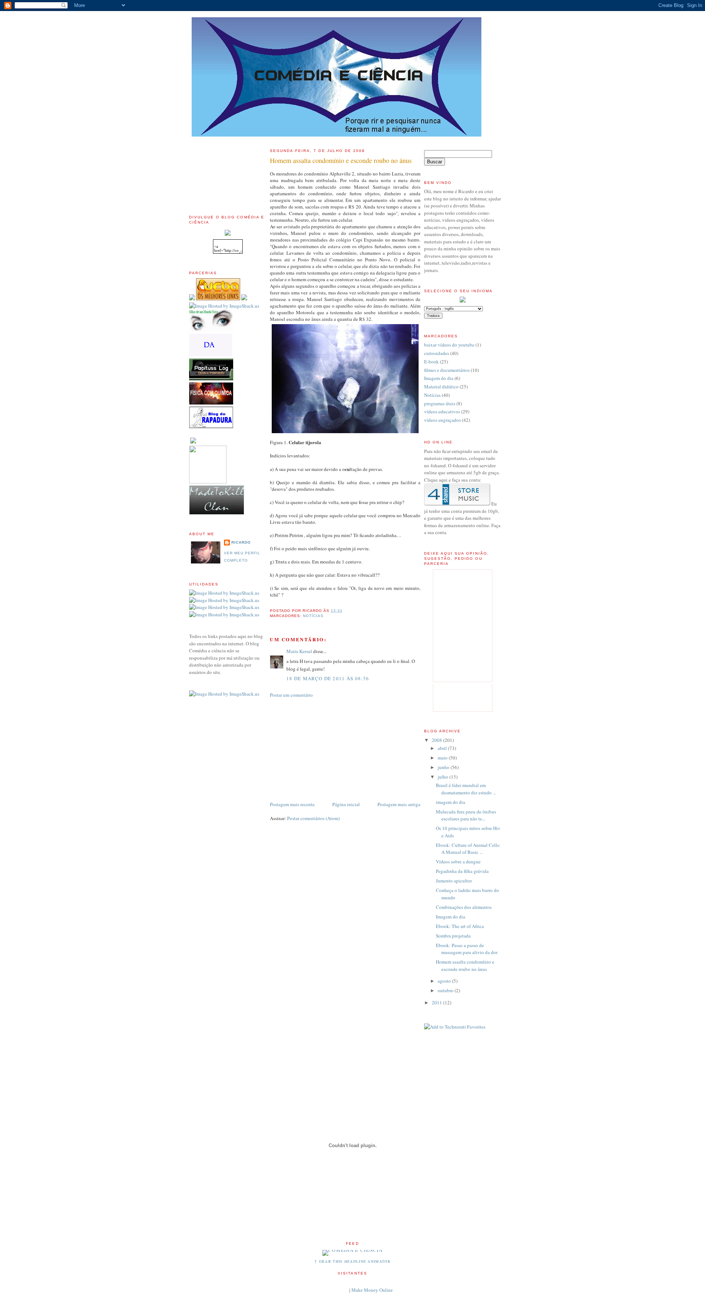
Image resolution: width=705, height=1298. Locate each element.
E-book (431, 361)
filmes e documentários (447, 370)
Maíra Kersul (299, 651)
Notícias (313, 616)
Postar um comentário (291, 695)
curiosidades (436, 353)
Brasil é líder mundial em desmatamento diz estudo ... (466, 789)
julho (443, 776)
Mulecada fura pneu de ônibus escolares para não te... (466, 815)
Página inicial (346, 804)
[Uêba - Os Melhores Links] (218, 298)
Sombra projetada (453, 935)
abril (443, 748)
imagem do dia (450, 802)
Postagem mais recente (292, 804)
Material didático (441, 386)
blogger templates (330, 1290)
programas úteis (439, 403)
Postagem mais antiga (398, 804)
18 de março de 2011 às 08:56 (327, 678)
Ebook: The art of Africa (460, 926)
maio (443, 757)
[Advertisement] (222, 170)
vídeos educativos (442, 411)
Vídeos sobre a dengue (458, 861)
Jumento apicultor (454, 880)
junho (444, 767)
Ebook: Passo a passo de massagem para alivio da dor (467, 949)
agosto (445, 981)
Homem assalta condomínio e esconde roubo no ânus (341, 160)
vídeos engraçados (442, 420)
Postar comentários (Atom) (313, 818)
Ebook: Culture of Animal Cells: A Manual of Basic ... (468, 849)
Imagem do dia (438, 378)
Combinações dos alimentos (464, 907)
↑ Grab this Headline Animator (352, 1261)
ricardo (241, 542)
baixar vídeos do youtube (449, 344)
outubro (446, 990)
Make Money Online (372, 1290)
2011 (437, 1002)
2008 (437, 740)
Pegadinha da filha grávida (462, 871)
